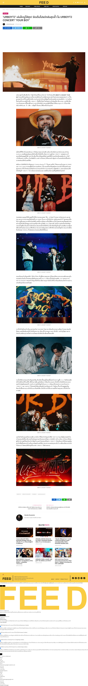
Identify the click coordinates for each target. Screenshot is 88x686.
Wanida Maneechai (10, 24)
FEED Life (46, 6)
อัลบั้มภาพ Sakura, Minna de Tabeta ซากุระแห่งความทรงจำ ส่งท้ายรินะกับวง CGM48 (30, 508)
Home (21, 6)
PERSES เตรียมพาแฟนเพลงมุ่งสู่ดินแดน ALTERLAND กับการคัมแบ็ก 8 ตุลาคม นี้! (58, 508)
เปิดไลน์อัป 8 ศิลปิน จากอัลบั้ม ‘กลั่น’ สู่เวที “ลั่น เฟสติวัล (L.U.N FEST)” (44, 560)
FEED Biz (65, 6)
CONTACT (57, 579)
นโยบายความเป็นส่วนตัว (49, 583)
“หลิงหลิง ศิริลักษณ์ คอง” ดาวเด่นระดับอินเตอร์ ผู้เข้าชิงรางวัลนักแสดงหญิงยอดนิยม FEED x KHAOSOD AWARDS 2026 (63, 541)
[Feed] (44, 2)
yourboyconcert (41, 494)
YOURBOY (34, 494)
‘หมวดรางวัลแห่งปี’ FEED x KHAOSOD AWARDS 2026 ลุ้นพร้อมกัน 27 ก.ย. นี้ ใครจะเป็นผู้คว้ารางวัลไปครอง (24, 541)
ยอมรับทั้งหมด (3, 615)
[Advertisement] (44, 40)
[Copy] (3, 108)
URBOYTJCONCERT (26, 494)
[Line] (3, 104)
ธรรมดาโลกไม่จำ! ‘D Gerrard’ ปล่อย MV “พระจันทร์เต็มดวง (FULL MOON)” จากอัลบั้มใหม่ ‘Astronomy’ (24, 562)
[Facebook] (3, 98)
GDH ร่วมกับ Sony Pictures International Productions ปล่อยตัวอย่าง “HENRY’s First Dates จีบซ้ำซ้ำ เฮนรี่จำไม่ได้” (63, 562)
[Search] (84, 2)
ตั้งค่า (82, 583)
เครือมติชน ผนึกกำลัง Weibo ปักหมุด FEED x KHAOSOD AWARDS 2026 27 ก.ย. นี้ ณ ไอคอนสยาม (44, 540)
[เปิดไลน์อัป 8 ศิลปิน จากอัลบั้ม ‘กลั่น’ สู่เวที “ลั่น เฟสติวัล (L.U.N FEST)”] (44, 552)
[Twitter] (3, 101)
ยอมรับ (3, 586)
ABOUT (52, 579)
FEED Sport (37, 6)
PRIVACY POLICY (64, 579)
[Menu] (3, 2)
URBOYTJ (19, 494)
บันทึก (1, 654)
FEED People (56, 6)
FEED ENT (27, 6)
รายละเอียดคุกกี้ (3, 622)
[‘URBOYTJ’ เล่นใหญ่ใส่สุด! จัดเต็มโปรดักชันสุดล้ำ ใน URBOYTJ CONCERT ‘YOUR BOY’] (44, 72)
